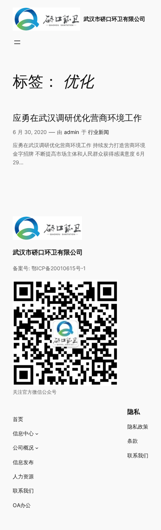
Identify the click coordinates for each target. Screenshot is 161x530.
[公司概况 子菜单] (37, 448)
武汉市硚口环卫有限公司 (114, 19)
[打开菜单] (17, 42)
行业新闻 (98, 132)
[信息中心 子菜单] (37, 433)
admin (71, 132)
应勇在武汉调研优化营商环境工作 (77, 118)
